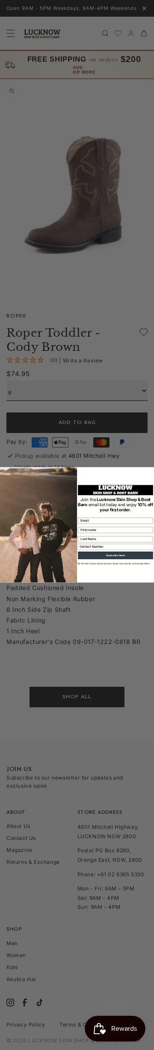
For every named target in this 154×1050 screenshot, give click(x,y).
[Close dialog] (3, 470)
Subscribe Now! (115, 555)
